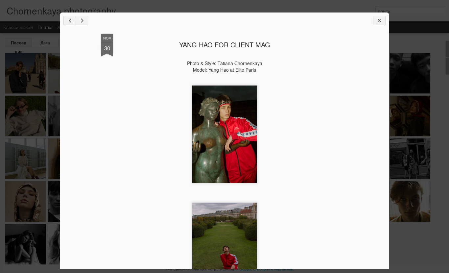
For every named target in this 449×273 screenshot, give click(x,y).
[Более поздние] (69, 20)
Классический (18, 27)
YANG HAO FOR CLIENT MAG (224, 44)
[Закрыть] (379, 20)
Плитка (45, 27)
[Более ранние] (82, 20)
